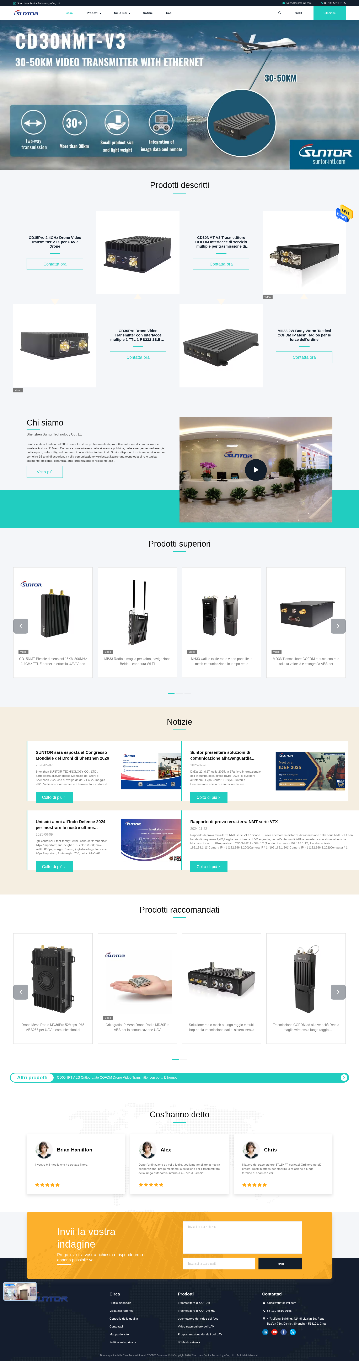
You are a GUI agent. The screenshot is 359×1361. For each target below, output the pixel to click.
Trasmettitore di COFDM (194, 1302)
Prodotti (93, 13)
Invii (280, 1263)
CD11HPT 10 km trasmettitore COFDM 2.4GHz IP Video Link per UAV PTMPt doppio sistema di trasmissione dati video (144, 1077)
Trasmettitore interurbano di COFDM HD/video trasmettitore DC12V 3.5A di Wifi (222, 1027)
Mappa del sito (119, 1334)
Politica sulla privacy (122, 1342)
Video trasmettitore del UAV (196, 1326)
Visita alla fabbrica (121, 1310)
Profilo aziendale (120, 1302)
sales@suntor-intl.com (299, 3)
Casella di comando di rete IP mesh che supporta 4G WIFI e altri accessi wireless (137, 661)
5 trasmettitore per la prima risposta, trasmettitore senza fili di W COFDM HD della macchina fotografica (137, 1027)
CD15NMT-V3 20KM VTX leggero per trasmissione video (222, 661)
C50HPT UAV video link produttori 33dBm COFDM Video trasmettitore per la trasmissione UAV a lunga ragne (306, 1027)
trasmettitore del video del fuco (198, 1318)
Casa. (70, 13)
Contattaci (116, 1326)
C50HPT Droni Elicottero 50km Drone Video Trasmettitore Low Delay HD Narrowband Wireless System (53, 1027)
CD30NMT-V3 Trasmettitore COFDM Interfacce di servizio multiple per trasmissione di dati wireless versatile (306, 661)
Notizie (148, 13)
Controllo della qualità (123, 1318)
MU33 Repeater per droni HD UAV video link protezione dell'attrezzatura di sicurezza (53, 661)
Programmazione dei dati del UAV (200, 1334)
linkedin (265, 1332)
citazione (329, 13)
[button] (158, 168)
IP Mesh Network (189, 1342)
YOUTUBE (274, 1332)
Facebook (283, 1332)
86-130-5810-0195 (335, 3)
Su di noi (121, 13)
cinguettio (293, 1332)
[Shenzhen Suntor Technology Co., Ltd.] (26, 13)
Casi (169, 13)
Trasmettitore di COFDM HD (196, 1310)
